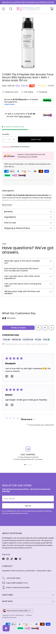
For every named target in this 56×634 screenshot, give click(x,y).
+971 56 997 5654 (13, 578)
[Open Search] (10, 9)
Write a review (18, 327)
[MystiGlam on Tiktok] (11, 559)
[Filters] (45, 327)
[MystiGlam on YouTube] (15, 559)
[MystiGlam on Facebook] (3, 559)
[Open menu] (3, 9)
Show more (26, 419)
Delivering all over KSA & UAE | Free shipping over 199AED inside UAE (28, 2)
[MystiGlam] (28, 9)
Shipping (6, 147)
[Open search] (38, 327)
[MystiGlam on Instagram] (7, 559)
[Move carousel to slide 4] (30, 464)
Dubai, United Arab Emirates (18, 587)
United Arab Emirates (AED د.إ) (18, 611)
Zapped (29, 615)
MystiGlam (20, 615)
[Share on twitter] (12, 376)
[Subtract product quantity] (4, 139)
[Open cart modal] (51, 9)
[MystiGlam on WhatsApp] (20, 559)
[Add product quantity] (14, 139)
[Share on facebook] (6, 377)
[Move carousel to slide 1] (25, 464)
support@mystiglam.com (17, 583)
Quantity (5, 134)
